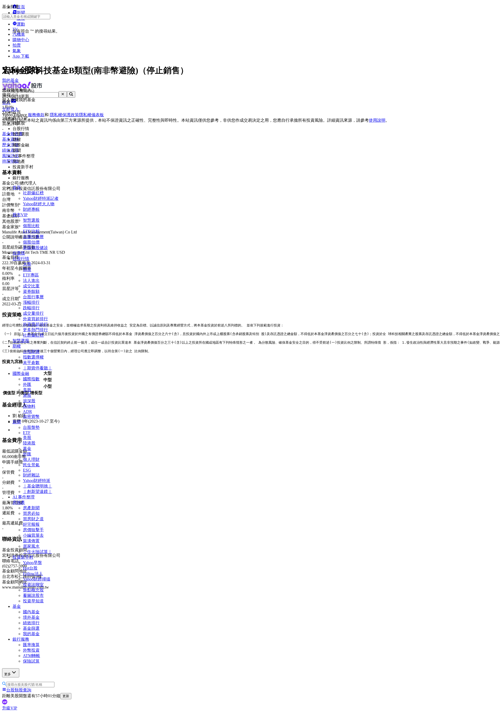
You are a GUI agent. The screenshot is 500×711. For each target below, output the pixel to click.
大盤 (27, 264)
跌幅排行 (31, 308)
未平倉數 (31, 362)
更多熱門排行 (35, 329)
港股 (27, 395)
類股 (27, 269)
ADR (27, 411)
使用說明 (377, 120)
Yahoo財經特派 (36, 480)
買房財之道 (33, 519)
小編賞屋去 (33, 535)
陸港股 (29, 443)
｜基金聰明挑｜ (37, 486)
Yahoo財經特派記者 (41, 198)
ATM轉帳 (31, 655)
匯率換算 (31, 644)
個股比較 (31, 226)
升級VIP (9, 708)
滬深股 (29, 401)
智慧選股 (31, 220)
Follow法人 (33, 573)
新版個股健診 (35, 247)
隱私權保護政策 (64, 115)
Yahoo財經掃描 (36, 579)
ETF (26, 432)
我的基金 (31, 634)
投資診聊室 (33, 584)
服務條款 (36, 115)
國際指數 (31, 379)
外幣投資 (31, 650)
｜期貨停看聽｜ (37, 368)
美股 (27, 390)
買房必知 (31, 513)
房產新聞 (31, 508)
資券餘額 (31, 291)
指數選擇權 (33, 357)
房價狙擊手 (33, 530)
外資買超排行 (35, 319)
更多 (7, 674)
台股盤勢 (31, 427)
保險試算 (31, 661)
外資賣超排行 (35, 324)
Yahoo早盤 (32, 562)
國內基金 (31, 612)
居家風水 (31, 546)
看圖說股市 (33, 595)
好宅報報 (31, 524)
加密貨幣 (31, 416)
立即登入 (10, 109)
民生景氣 (31, 465)
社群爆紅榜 (33, 193)
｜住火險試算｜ (37, 551)
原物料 (29, 406)
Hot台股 (30, 568)
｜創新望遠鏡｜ (37, 491)
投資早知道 (33, 601)
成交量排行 (33, 313)
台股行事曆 (33, 236)
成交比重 (31, 286)
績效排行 (31, 623)
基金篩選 (31, 628)
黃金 (27, 448)
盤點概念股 (33, 590)
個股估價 (31, 242)
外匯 (27, 384)
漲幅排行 (31, 302)
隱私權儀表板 (91, 115)
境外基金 (31, 617)
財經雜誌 (31, 475)
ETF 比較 (31, 231)
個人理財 (31, 459)
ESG (27, 470)
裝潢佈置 (31, 541)
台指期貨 (31, 351)
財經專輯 (31, 209)
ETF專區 (31, 275)
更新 (66, 696)
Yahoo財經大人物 (38, 204)
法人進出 (31, 280)
